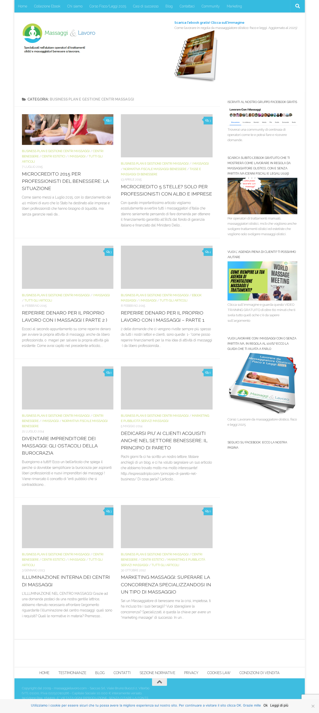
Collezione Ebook (47, 6)
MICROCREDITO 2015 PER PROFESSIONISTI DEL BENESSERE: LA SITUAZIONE (65, 181)
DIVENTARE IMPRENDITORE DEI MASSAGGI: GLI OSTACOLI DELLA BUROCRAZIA (59, 446)
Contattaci (187, 6)
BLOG (100, 673)
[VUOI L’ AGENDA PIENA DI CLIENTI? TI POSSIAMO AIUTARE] (262, 299)
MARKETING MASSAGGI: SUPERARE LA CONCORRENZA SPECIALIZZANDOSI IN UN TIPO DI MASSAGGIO (166, 584)
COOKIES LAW (219, 673)
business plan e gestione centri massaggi (56, 151)
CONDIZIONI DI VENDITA (259, 673)
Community (211, 6)
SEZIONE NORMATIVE (157, 673)
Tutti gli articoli (38, 300)
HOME (44, 673)
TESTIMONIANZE (72, 673)
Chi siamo (74, 6)
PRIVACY (191, 673)
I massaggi (77, 156)
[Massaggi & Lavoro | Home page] (59, 38)
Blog (169, 6)
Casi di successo (146, 6)
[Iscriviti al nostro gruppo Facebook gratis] (262, 124)
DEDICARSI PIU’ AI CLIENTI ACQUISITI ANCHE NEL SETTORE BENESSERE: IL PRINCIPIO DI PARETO (164, 440)
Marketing (234, 6)
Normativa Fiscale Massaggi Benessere (154, 169)
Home (22, 6)
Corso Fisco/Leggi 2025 (107, 6)
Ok (265, 705)
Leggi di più (279, 705)
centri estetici (53, 156)
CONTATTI (122, 673)
